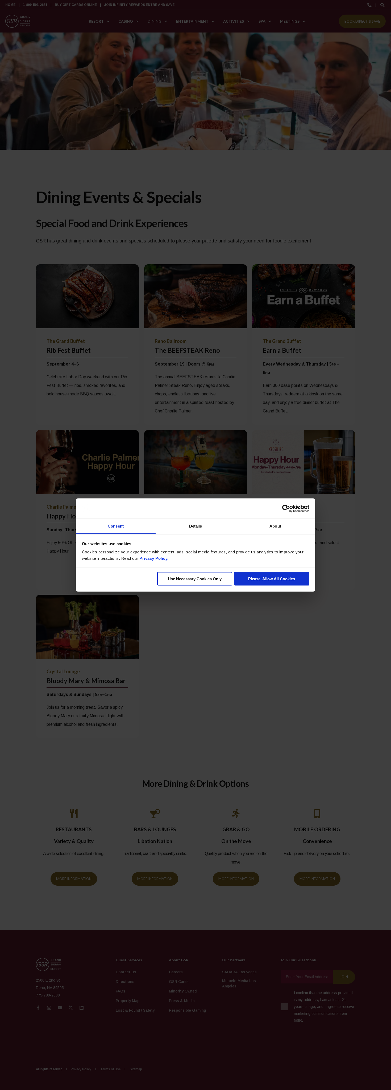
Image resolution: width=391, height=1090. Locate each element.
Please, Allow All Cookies (271, 578)
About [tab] (275, 526)
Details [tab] (195, 526)
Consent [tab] (116, 526)
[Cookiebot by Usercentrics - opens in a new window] (286, 509)
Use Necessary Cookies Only (195, 578)
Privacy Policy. (154, 558)
